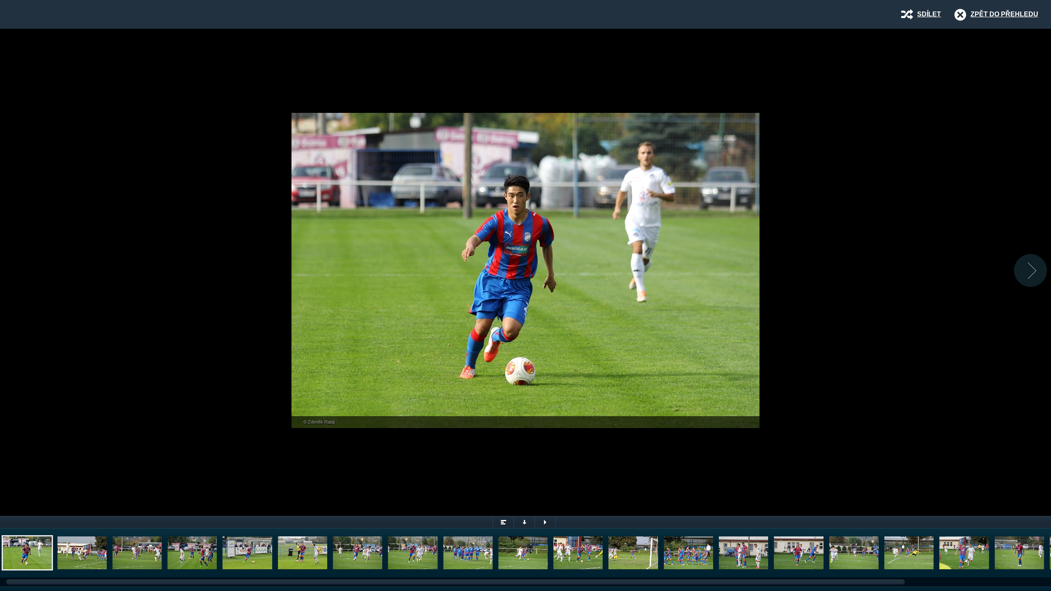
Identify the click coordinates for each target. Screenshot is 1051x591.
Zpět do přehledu (1004, 14)
